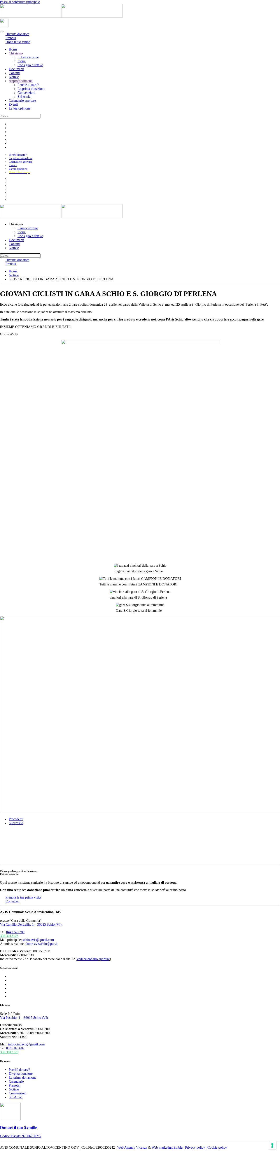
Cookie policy (217, 1147)
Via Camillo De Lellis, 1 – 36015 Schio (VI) (30, 924)
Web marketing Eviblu (167, 1147)
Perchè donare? (28, 85)
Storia (22, 61)
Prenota (10, 264)
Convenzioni (26, 92)
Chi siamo (16, 53)
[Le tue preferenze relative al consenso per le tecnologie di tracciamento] (272, 1145)
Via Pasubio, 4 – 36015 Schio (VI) (24, 1017)
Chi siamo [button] (16, 224)
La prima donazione (31, 89)
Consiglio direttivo (30, 65)
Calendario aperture (22, 100)
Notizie (14, 77)
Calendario (16, 1081)
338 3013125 (9, 936)
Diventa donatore (21, 1073)
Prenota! (14, 1085)
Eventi (13, 104)
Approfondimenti (21, 81)
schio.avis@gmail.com (38, 940)
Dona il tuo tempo (17, 42)
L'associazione (28, 228)
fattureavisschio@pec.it (41, 944)
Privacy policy (195, 1147)
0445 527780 (15, 932)
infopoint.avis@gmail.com (26, 1044)
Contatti (14, 73)
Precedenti (16, 819)
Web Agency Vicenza (132, 1147)
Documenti (16, 69)
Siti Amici (24, 96)
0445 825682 (15, 1048)
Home (13, 49)
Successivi (16, 823)
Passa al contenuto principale (20, 2)
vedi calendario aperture (93, 959)
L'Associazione (28, 57)
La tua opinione (19, 108)
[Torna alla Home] (61, 16)
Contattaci (12, 901)
